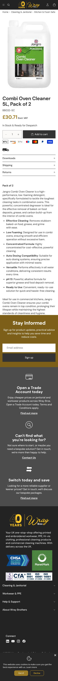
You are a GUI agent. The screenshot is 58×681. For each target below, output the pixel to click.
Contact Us (29, 457)
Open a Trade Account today (29, 389)
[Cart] (54, 4)
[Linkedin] (7, 641)
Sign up (29, 357)
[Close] (55, 655)
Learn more (31, 667)
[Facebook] (24, 641)
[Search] (8, 5)
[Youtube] (13, 641)
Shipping (7, 165)
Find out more (29, 413)
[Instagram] (18, 641)
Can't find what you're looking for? (29, 437)
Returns (6, 172)
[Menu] (3, 4)
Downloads (8, 158)
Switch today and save (29, 480)
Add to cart (41, 134)
